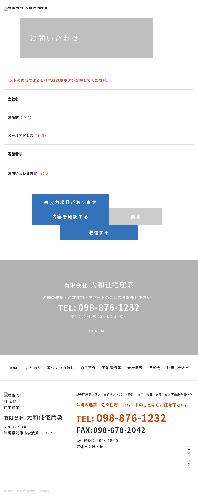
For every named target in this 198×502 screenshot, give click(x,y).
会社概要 (135, 367)
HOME (14, 367)
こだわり (33, 367)
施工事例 (88, 367)
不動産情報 (111, 367)
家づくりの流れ (61, 367)
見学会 (154, 367)
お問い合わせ (178, 367)
